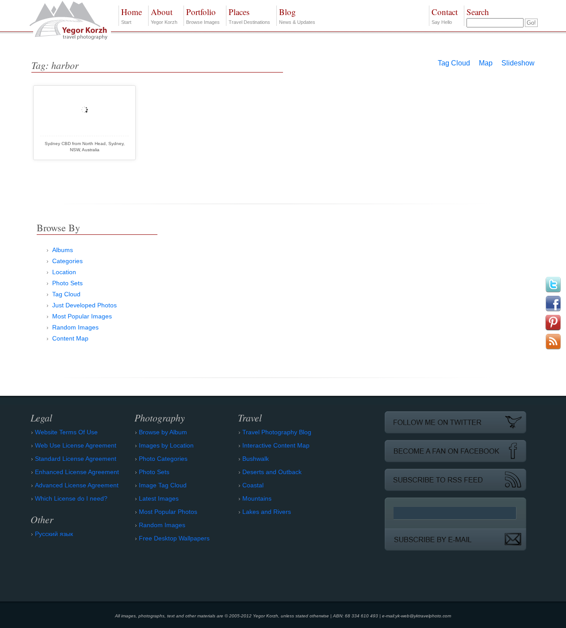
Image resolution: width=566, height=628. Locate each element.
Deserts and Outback (272, 471)
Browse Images (203, 15)
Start (131, 15)
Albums (62, 249)
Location (64, 272)
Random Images (75, 327)
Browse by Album (163, 432)
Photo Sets (67, 283)
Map (486, 63)
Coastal (253, 485)
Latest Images (159, 498)
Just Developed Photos (84, 305)
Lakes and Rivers (266, 511)
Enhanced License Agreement (77, 471)
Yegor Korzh (164, 15)
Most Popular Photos (168, 511)
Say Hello (445, 15)
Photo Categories (163, 458)
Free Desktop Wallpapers (174, 538)
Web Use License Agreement (75, 445)
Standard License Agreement (75, 458)
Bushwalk (255, 458)
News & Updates (297, 15)
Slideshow (518, 63)
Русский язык (54, 533)
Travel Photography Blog (276, 432)
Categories (67, 260)
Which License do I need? (71, 498)
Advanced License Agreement (77, 485)
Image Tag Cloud (163, 485)
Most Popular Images (82, 316)
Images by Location (166, 445)
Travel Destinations (249, 15)
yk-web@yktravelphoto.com (423, 615)
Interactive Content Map (276, 445)
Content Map (70, 338)
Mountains (257, 498)
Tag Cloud (454, 63)
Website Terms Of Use (66, 432)
